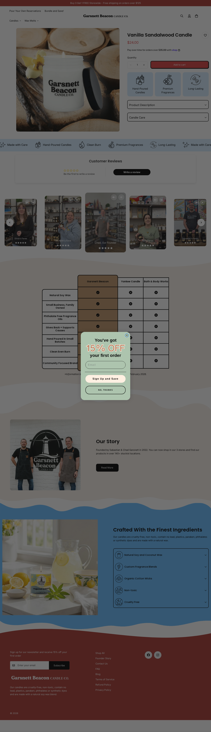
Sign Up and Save (105, 378)
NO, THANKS (105, 390)
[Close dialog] (127, 335)
